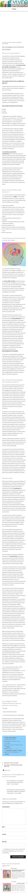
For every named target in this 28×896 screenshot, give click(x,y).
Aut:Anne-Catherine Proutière (13, 765)
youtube (7, 754)
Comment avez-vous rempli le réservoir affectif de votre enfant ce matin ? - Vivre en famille (15, 782)
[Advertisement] (14, 26)
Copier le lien (7, 770)
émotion (6, 766)
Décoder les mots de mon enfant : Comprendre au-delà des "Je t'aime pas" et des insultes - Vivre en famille (16, 791)
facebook (9, 750)
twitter (20, 750)
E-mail (4, 834)
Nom (3, 827)
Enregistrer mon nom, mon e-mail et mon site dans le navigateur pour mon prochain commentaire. (13, 851)
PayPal (8, 746)
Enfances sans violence (11, 762)
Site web (4, 841)
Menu (14, 9)
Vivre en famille (11, 3)
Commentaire (6, 807)
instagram (14, 750)
